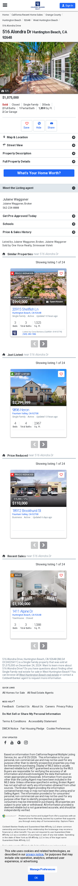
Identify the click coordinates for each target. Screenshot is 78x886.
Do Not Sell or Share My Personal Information (31, 714)
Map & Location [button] (17, 137)
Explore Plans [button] (67, 821)
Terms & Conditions (14, 721)
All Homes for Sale (13, 692)
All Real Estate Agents (40, 692)
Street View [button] (14, 145)
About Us (37, 706)
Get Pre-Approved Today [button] (19, 216)
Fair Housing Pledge (32, 728)
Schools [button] (8, 224)
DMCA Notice (10, 728)
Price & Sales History (17, 232)
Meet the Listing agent (18, 188)
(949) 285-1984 (29, 334)
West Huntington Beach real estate (39, 674)
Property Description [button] (17, 153)
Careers (50, 706)
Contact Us (23, 706)
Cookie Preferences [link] (58, 728)
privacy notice (35, 854)
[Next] (43, 343)
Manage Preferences (42, 869)
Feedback (8, 706)
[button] (67, 5)
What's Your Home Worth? (39, 173)
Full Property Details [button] (16, 161)
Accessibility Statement (42, 721)
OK (36, 877)
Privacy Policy (65, 706)
